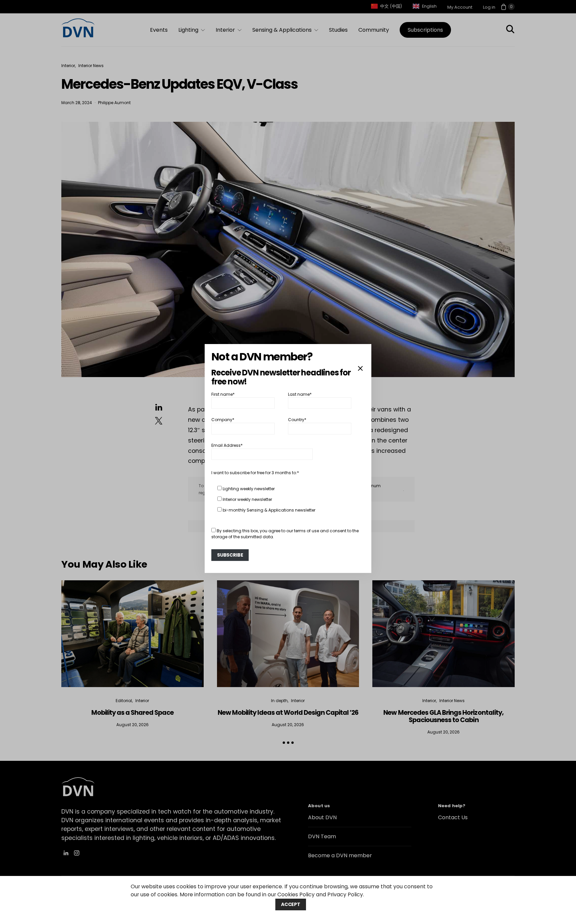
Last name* (300, 394)
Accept (290, 904)
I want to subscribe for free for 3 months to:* (255, 473)
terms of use (306, 531)
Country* (297, 419)
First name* (223, 394)
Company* (222, 419)
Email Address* (227, 445)
